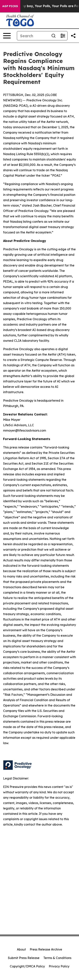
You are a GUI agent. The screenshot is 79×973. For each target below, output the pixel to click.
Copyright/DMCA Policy (27, 966)
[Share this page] (73, 36)
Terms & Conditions (57, 958)
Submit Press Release (24, 958)
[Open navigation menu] (7, 36)
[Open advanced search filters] (62, 35)
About (21, 949)
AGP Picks (10, 6)
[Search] (53, 35)
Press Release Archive (46, 949)
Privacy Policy (59, 966)
